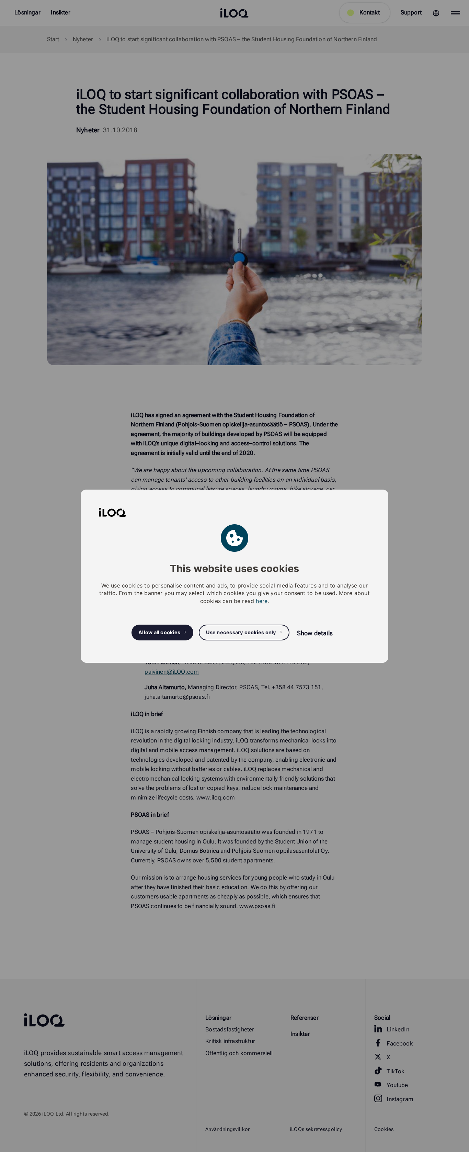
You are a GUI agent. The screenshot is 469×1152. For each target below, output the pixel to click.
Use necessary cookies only (241, 632)
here (261, 600)
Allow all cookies (159, 632)
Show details (315, 632)
